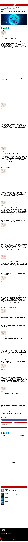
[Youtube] (10, 533)
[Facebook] (1, 28)
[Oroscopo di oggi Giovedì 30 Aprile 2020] (2, 490)
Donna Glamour (23, 263)
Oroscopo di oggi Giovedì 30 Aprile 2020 (10, 490)
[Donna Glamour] (14, 5)
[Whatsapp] (5, 28)
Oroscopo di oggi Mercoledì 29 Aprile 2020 (11, 494)
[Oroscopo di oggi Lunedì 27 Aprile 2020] (2, 503)
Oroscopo (3, 8)
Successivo (21, 435)
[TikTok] (8, 533)
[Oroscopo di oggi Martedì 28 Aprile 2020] (2, 499)
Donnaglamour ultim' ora (14, 427)
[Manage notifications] (1, 540)
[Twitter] (3, 28)
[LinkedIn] (8, 28)
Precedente (3, 435)
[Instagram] (4, 533)
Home (1, 8)
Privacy (0, 538)
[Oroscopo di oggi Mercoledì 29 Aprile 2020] (2, 495)
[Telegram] (6, 28)
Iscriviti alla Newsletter (14, 422)
